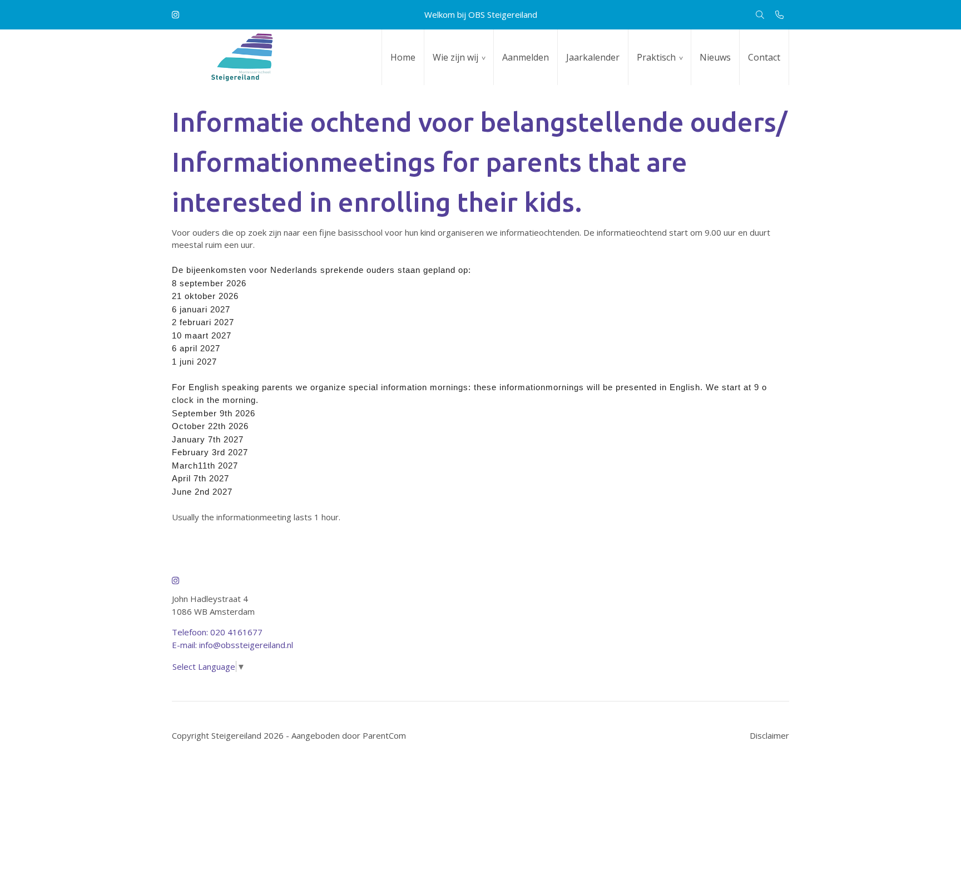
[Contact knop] (779, 14)
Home (402, 57)
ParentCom (384, 735)
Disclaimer (769, 735)
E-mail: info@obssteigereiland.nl (232, 644)
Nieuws (715, 57)
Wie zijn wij (455, 57)
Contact (764, 57)
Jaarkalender (593, 57)
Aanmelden (525, 57)
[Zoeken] (760, 14)
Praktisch (656, 57)
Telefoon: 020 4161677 (217, 632)
